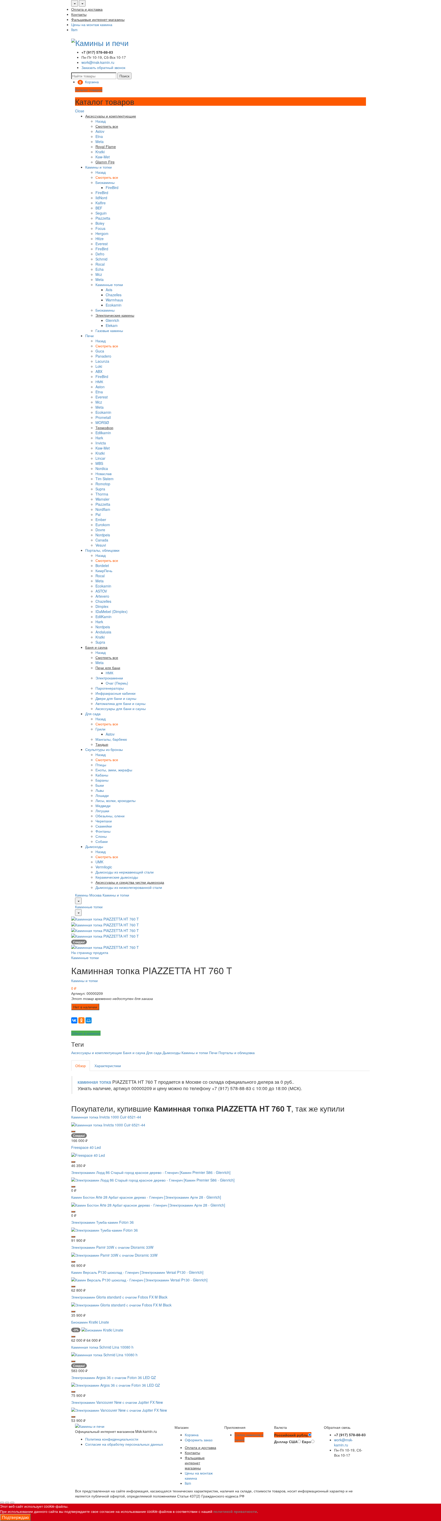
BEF (98, 207)
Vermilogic (103, 866)
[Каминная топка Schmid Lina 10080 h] (104, 1354)
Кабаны (101, 774)
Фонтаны (103, 831)
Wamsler (102, 499)
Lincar (100, 458)
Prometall (103, 417)
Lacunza (102, 361)
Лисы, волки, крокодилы (115, 800)
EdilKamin (103, 616)
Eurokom (102, 524)
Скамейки (103, 826)
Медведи (103, 805)
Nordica (101, 468)
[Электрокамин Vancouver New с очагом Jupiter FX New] (119, 1409)
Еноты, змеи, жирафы (113, 769)
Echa (99, 269)
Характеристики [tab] (107, 1065)
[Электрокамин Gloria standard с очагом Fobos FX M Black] (121, 1304)
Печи (89, 335)
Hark (99, 437)
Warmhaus (114, 299)
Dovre (100, 529)
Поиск (124, 75)
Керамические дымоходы (116, 877)
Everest (101, 243)
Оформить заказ (198, 1439)
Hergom (101, 233)
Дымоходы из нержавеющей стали (124, 872)
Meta (99, 141)
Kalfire (100, 202)
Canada (101, 540)
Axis (109, 289)
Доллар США (286, 1441)
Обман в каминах (86, 1033)
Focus (100, 228)
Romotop (102, 483)
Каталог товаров (88, 89)
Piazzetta (102, 218)
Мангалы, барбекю (111, 739)
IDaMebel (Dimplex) (111, 611)
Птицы (100, 764)
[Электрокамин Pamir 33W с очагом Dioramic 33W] (114, 1254)
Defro (99, 253)
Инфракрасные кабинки (115, 693)
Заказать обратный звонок (103, 67)
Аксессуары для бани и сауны (120, 708)
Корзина (192, 1434)
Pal (98, 514)
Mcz (98, 274)
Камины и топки (98, 167)
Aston (100, 386)
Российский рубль (291, 1434)
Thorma (101, 494)
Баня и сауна (134, 1052)
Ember (100, 519)
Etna (99, 136)
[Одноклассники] (81, 1020)
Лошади (102, 795)
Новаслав (103, 473)
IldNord (101, 197)
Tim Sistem (104, 478)
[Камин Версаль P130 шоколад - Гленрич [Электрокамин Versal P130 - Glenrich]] (139, 1279)
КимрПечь (103, 570)
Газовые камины (109, 330)
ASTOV (101, 591)
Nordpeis (102, 534)
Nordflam (102, 509)
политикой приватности (235, 1511)
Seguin (101, 213)
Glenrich (112, 320)
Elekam (112, 325)
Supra (100, 488)
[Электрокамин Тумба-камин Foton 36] (104, 1229)
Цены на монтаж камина (91, 24)
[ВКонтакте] (74, 1020)
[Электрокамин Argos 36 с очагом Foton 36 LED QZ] (115, 1384)
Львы (99, 790)
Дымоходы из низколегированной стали (128, 887)
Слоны (101, 836)
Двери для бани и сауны (115, 698)
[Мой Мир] (88, 1020)
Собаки (101, 841)
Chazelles (113, 294)
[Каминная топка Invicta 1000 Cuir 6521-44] (108, 1124)
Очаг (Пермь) (117, 683)
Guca (99, 350)
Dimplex (101, 606)
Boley (99, 223)
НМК (99, 381)
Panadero (103, 356)
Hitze (99, 238)
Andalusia (103, 631)
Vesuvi (100, 545)
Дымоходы (94, 846)
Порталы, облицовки (102, 550)
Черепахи (103, 820)
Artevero (102, 596)
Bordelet (102, 565)
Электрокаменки (109, 677)
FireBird (112, 187)
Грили (100, 729)
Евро (306, 1441)
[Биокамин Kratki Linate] (102, 1329)
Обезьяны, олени (110, 815)
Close (79, 110)
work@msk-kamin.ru (97, 62)
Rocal (100, 264)
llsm (74, 29)
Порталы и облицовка (236, 1052)
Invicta (100, 442)
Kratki (100, 151)
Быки (99, 785)
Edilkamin (103, 432)
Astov (99, 131)
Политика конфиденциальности (111, 1439)
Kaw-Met (102, 156)
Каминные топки (109, 284)
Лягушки (102, 810)
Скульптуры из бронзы (104, 749)
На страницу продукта (89, 952)
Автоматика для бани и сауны (120, 703)
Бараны (101, 780)
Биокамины (105, 182)
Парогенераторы (109, 688)
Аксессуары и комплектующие (96, 1052)
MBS (99, 463)
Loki (98, 366)
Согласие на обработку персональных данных (124, 1444)
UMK (99, 861)
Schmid (101, 259)
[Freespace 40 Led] (88, 1154)
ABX (98, 371)
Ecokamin (113, 305)
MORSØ (102, 422)
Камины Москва (88, 895)
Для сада (93, 713)
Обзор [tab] (80, 1065)
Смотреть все (106, 177)
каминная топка (94, 1082)
